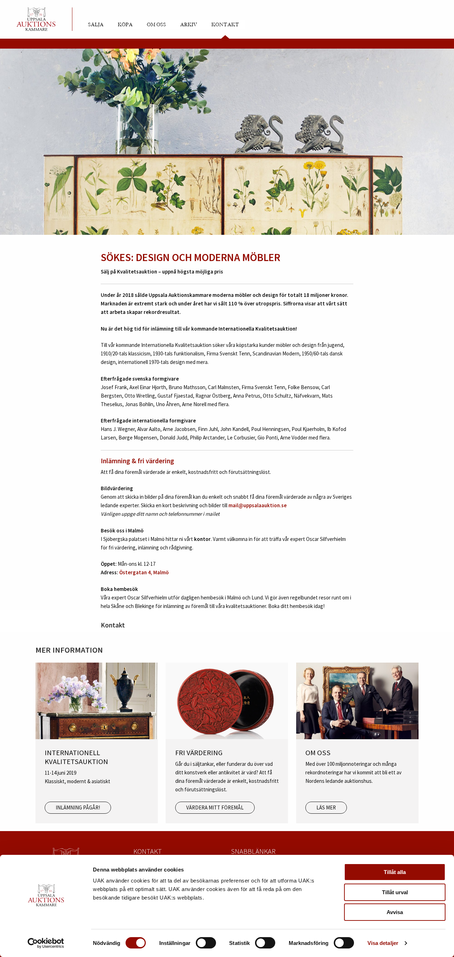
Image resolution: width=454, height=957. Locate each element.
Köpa (125, 25)
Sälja (96, 25)
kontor (202, 539)
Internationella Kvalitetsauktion (256, 328)
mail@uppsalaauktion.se (257, 505)
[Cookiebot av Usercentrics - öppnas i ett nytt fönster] (46, 943)
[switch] (206, 942)
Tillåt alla (395, 872)
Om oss (156, 25)
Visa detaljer (382, 943)
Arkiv (188, 25)
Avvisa (395, 912)
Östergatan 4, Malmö (144, 572)
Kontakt (225, 25)
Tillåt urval (395, 892)
